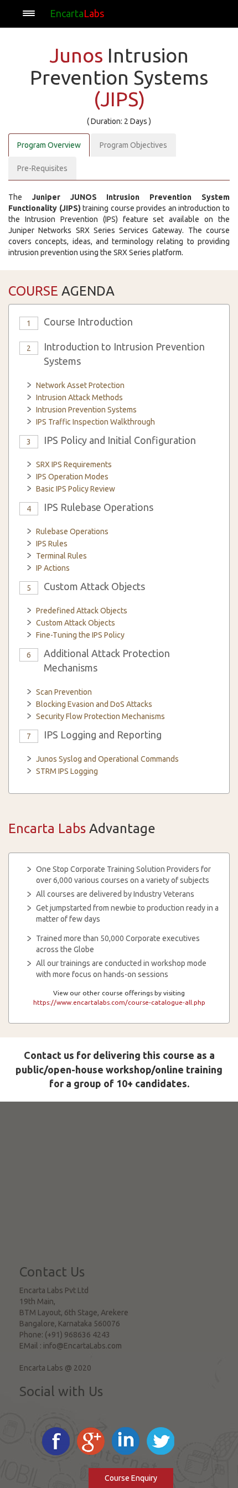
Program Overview (49, 145)
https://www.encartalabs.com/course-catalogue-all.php (119, 1002)
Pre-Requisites (42, 168)
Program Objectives (133, 145)
